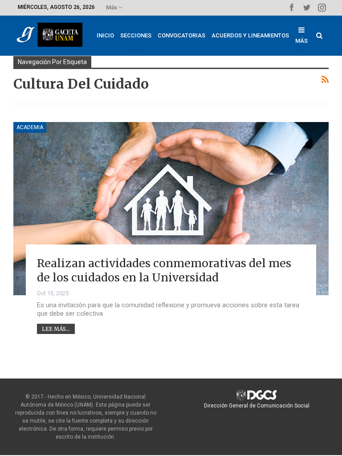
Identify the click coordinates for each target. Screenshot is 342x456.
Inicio (105, 35)
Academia (29, 127)
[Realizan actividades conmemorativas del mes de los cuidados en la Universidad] (171, 208)
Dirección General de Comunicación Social (256, 406)
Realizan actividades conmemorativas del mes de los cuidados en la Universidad (164, 270)
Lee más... (56, 329)
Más (112, 7)
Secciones (135, 35)
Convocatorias (181, 35)
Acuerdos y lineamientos (250, 35)
